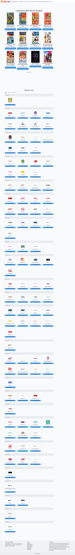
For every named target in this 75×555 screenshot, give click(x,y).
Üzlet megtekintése (10, 104)
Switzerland (59, 543)
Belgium (62, 544)
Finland (68, 546)
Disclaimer (29, 548)
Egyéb (48, 1)
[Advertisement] (29, 6)
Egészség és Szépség (41, 1)
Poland (66, 545)
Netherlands (66, 544)
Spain (53, 543)
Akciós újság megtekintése (10, 29)
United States (51, 549)
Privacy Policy (29, 544)
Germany (67, 543)
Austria (54, 544)
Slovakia (62, 545)
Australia (60, 549)
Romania (58, 548)
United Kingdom (54, 548)
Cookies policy (29, 545)
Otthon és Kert (27, 1)
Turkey (50, 543)
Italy (50, 548)
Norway (62, 546)
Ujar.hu (39, 553)
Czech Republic (58, 545)
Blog (51, 1)
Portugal (50, 545)
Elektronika (21, 1)
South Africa (51, 550)
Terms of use (29, 547)
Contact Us (29, 549)
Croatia (55, 543)
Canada (62, 548)
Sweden (65, 546)
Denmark (59, 546)
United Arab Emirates (53, 546)
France (59, 544)
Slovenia (53, 545)
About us (28, 543)
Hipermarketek (14, 1)
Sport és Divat (33, 1)
